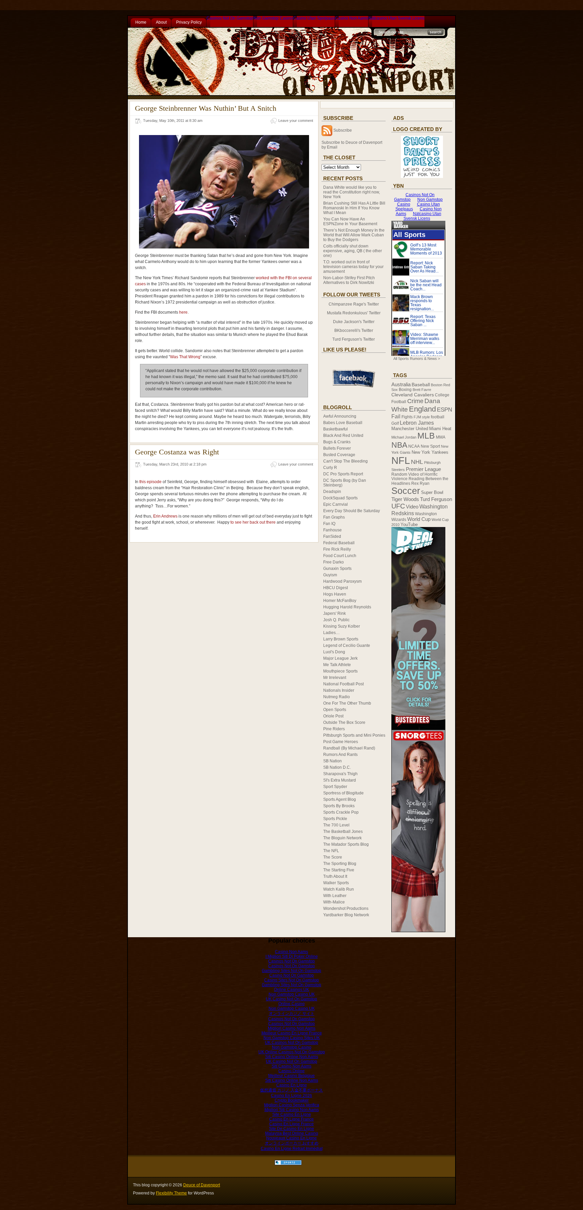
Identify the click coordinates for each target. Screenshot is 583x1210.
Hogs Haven (334, 594)
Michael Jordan (403, 437)
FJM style (422, 417)
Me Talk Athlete (337, 664)
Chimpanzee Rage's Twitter (354, 304)
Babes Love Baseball (342, 422)
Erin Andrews (165, 516)
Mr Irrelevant (334, 677)
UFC (398, 506)
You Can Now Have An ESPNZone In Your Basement (350, 221)
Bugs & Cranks (337, 442)
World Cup (419, 519)
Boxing (405, 389)
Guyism (330, 575)
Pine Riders (334, 729)
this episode (150, 481)
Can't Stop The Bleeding (345, 461)
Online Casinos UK (291, 989)
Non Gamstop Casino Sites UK (291, 1037)
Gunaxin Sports (337, 568)
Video (412, 506)
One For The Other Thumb (347, 703)
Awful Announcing (339, 416)
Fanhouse (332, 530)
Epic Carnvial (335, 504)
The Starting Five (338, 870)
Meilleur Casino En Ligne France (291, 1033)
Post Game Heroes (340, 741)
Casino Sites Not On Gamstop (291, 980)
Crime (415, 401)
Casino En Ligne (291, 1085)
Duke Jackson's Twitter (353, 321)
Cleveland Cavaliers (412, 394)
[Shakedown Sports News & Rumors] (288, 1163)
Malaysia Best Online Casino (291, 1133)
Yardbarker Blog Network (346, 915)
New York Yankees (430, 452)
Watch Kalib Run (338, 889)
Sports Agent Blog (339, 799)
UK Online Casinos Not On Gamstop (291, 1052)
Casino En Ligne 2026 (291, 1095)
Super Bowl (432, 492)
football (437, 417)
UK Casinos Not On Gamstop (291, 1042)
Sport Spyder (335, 786)
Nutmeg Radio (336, 696)
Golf (395, 423)
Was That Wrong (185, 356)
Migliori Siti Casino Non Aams (292, 1109)
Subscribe (342, 130)
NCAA (414, 446)
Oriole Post (333, 716)
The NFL (331, 850)
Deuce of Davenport (201, 1185)
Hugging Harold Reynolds (347, 607)
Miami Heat (440, 428)
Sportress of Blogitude (343, 793)
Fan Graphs (334, 517)
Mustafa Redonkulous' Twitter (354, 313)
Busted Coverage (339, 454)
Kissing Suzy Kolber (341, 626)
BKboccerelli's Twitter (353, 330)
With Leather (334, 895)
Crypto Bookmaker (292, 1100)
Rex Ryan (420, 483)
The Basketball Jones (343, 831)
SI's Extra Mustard (339, 780)
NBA (399, 445)
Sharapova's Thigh (340, 773)
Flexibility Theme (171, 1193)
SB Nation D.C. (337, 767)
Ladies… (331, 632)
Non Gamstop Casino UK (292, 994)
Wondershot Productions (345, 908)
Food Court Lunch (339, 555)
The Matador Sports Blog (346, 844)
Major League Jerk (340, 658)
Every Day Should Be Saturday (351, 510)
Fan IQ (329, 523)
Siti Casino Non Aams (291, 1066)
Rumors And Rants (340, 754)
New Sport (430, 446)
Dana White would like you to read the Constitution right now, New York (351, 192)
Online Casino (291, 1003)
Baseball (421, 384)
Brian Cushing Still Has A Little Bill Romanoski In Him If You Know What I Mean (354, 208)
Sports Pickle (335, 818)
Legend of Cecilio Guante (346, 645)
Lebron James (417, 423)
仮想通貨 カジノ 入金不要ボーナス (291, 1090)
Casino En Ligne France (291, 1119)
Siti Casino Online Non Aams (291, 1056)
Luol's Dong (334, 652)
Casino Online (291, 1071)
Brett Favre (422, 390)
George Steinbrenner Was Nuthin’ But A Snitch (205, 108)
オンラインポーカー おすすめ (291, 1143)
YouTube (409, 524)
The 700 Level (336, 825)
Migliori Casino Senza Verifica (291, 1105)
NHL (417, 461)
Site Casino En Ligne (291, 1114)
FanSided (332, 536)
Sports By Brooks (339, 806)
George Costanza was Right (177, 452)
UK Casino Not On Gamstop (291, 999)
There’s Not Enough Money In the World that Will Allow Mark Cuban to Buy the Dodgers (354, 235)
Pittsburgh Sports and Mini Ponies (354, 735)
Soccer (405, 491)
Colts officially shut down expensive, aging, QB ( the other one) (352, 251)
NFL (400, 460)
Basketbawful (335, 429)
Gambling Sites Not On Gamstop (291, 970)
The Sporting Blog (339, 863)
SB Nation (332, 761)
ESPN (444, 409)
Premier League (423, 469)
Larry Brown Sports (340, 639)
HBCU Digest (335, 587)
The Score (332, 857)
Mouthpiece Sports (340, 671)
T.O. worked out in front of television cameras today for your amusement (353, 267)
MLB (426, 435)
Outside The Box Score (344, 722)
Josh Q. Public (336, 619)
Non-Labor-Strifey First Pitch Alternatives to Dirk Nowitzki (349, 280)
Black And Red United (343, 435)
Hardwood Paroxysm (342, 581)
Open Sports (334, 709)
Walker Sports (336, 882)
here (183, 312)
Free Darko (333, 562)
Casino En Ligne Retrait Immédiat (292, 1148)
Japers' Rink (334, 613)
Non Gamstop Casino (273, 18)
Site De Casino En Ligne (291, 1128)
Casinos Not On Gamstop (229, 18)
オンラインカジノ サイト (291, 1013)
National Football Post (343, 684)
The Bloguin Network (342, 838)
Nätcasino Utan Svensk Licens (396, 18)
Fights (407, 417)
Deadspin (332, 491)
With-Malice (334, 902)
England (422, 409)
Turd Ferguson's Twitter (353, 339)
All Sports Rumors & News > (416, 359)
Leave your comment (295, 121)
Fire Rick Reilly (337, 549)
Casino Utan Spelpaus (314, 18)
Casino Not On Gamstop (291, 975)
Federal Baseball (339, 543)
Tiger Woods (405, 499)
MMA (440, 437)
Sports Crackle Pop (341, 812)
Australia (401, 384)
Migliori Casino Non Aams (291, 1028)
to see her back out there (253, 522)
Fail (395, 416)
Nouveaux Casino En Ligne (291, 1138)
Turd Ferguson (436, 499)
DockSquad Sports (340, 498)
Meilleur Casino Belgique (291, 1075)
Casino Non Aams (351, 18)
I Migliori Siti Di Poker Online (292, 956)
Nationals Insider (338, 690)
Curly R (330, 467)
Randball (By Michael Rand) (349, 748)
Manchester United (409, 428)
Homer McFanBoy (339, 600)
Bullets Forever (337, 448)
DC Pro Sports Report (343, 474)
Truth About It (335, 876)
